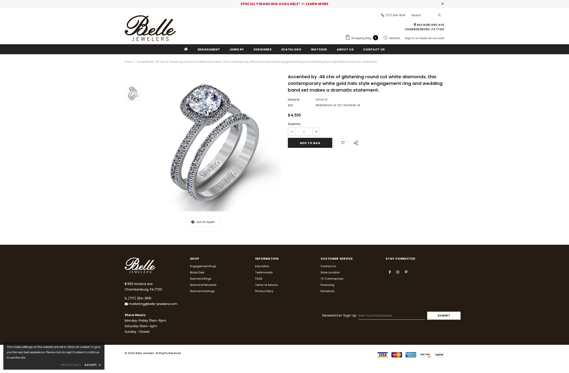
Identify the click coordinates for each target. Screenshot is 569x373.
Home (129, 62)
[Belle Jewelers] (150, 28)
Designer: (294, 99)
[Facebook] (390, 272)
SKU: (291, 105)
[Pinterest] (406, 272)
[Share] (355, 142)
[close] (443, 4)
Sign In (410, 38)
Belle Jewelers (145, 353)
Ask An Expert (206, 222)
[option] (213, 143)
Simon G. (322, 99)
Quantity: (294, 124)
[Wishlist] (343, 143)
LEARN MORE (317, 4)
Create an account (431, 38)
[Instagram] (398, 272)
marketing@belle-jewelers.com (153, 304)
